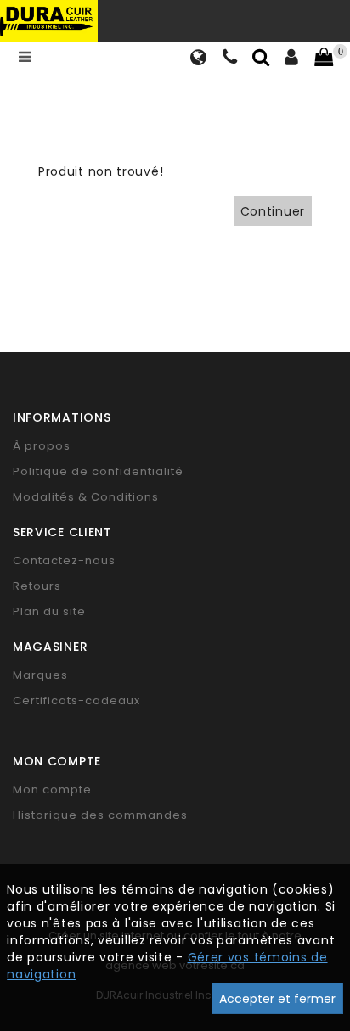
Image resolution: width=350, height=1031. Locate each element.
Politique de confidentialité (98, 471)
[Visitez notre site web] (198, 59)
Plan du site (49, 611)
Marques (40, 675)
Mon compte (52, 790)
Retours (37, 586)
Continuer (272, 211)
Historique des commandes (100, 815)
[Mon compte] (292, 59)
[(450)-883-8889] (230, 59)
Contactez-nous (64, 560)
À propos (42, 446)
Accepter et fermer (277, 998)
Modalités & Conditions (86, 497)
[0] (323, 58)
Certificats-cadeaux (76, 700)
